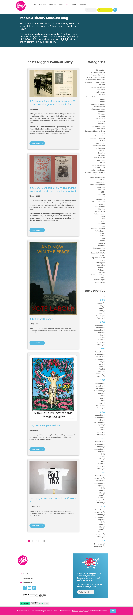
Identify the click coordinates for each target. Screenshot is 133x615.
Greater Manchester (97, 170)
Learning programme (97, 185)
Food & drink (100, 160)
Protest (102, 236)
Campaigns (101, 111)
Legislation (101, 187)
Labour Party (100, 182)
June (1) (102, 364)
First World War (99, 158)
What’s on (42, 4)
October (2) (100, 515)
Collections (101, 124)
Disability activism (98, 146)
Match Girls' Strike (98, 202)
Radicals (102, 241)
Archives (102, 94)
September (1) (99, 330)
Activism (102, 85)
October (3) (100, 447)
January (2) (100, 435)
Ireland (102, 180)
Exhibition (101, 153)
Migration (101, 209)
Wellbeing (101, 270)
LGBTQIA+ (101, 189)
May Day (102, 204)
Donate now (103, 10)
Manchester (100, 199)
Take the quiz (84, 592)
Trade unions (100, 265)
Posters (102, 233)
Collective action (98, 126)
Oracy (103, 221)
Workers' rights (99, 280)
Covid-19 (102, 141)
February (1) (100, 315)
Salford (102, 250)
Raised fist (101, 243)
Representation (99, 248)
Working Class (100, 282)
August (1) (101, 332)
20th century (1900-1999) (95, 80)
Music (103, 216)
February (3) (100, 534)
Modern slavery (99, 214)
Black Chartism (99, 107)
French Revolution (98, 165)
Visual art (101, 267)
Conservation (100, 136)
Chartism (101, 114)
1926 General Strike (98, 72)
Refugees (101, 245)
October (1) (100, 328)
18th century (100, 70)
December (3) (99, 544)
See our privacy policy (80, 611)
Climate (102, 116)
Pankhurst (101, 224)
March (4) (101, 532)
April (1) (102, 400)
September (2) (99, 391)
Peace (102, 226)
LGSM (103, 192)
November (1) (100, 354)
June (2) (102, 308)
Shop (74, 4)
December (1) (100, 325)
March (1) (101, 313)
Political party (100, 231)
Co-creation (100, 119)
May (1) (102, 337)
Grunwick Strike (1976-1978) (94, 172)
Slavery (102, 255)
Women (102, 272)
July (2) (102, 454)
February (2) (100, 500)
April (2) (102, 369)
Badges (102, 99)
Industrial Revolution (97, 177)
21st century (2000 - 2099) (95, 82)
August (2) (101, 303)
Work (103, 277)
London (102, 197)
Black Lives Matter (98, 109)
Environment (100, 148)
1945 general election (97, 75)
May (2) (102, 459)
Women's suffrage (98, 275)
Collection (52, 4)
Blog (67, 4)
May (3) (102, 311)
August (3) (101, 486)
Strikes (102, 260)
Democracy (100, 143)
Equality (102, 150)
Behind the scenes (98, 104)
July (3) (102, 522)
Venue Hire (82, 4)
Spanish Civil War (98, 258)
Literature (101, 194)
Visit (34, 4)
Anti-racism (100, 92)
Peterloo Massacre (98, 228)
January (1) (101, 318)
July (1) (102, 306)
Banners (102, 102)
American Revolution (97, 87)
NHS (103, 219)
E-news (89, 10)
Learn (61, 4)
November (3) (99, 478)
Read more (35, 143)
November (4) (99, 546)
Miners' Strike (100, 211)
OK (113, 611)
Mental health (100, 206)
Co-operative (100, 121)
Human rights (100, 175)
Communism (100, 128)
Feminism (101, 155)
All (104, 68)
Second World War (98, 253)
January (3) (100, 376)
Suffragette (100, 263)
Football (102, 163)
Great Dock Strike (98, 167)
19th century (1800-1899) (96, 77)
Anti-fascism (100, 89)
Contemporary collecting (95, 138)
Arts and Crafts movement (95, 97)
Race (103, 238)
